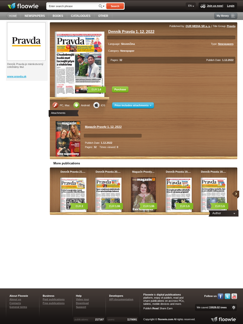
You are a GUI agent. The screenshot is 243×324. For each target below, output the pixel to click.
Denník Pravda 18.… (213, 171)
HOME (13, 15)
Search (115, 6)
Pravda (231, 26)
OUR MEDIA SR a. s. (198, 26)
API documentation (121, 299)
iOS (103, 105)
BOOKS (58, 16)
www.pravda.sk (16, 76)
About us (15, 299)
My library (223, 15)
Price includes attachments (132, 105)
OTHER (103, 16)
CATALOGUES (80, 16)
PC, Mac (65, 105)
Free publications (54, 303)
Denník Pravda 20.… (108, 171)
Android (85, 105)
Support (81, 306)
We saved (212, 307)
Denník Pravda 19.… (178, 171)
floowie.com (165, 319)
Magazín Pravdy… (143, 171)
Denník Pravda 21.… (73, 171)
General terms (18, 306)
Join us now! (215, 5)
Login (230, 5)
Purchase (120, 89)
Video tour (82, 299)
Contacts (15, 303)
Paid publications (54, 299)
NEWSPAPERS (35, 16)
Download (82, 303)
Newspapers (226, 43)
